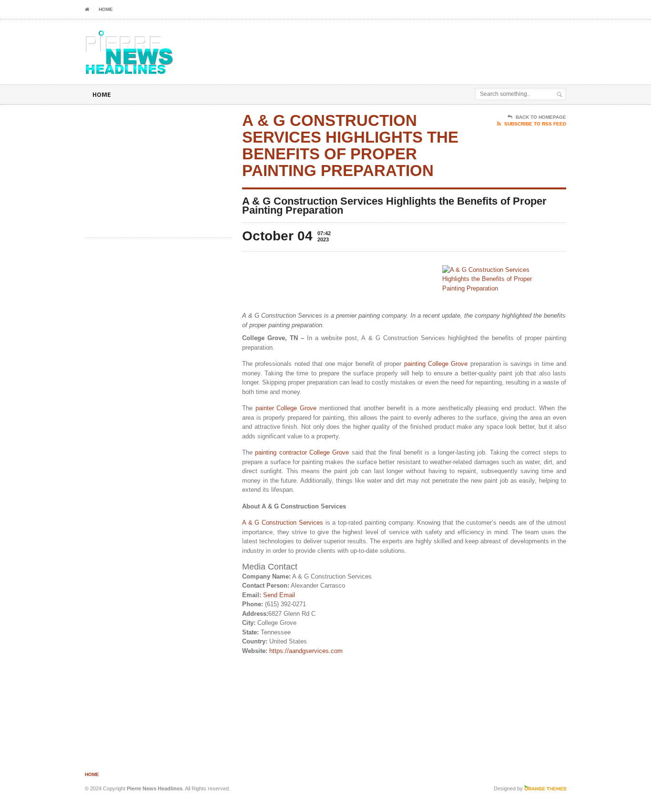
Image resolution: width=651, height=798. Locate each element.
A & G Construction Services (282, 522)
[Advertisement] (454, 44)
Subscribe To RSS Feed (535, 123)
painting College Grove (436, 363)
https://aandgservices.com (306, 650)
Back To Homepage (541, 117)
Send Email (279, 595)
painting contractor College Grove (302, 452)
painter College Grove (285, 408)
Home (106, 9)
